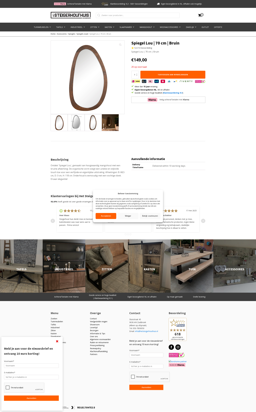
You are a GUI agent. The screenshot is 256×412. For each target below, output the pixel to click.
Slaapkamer (126, 27)
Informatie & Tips (97, 333)
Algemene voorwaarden (100, 339)
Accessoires (62, 34)
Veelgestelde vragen (98, 321)
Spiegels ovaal (82, 34)
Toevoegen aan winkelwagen (173, 75)
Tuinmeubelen (41, 27)
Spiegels (71, 34)
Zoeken (54, 318)
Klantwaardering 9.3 (173, 93)
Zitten (93, 27)
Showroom (95, 324)
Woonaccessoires (169, 27)
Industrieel (77, 27)
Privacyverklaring (97, 345)
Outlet (205, 27)
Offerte (218, 27)
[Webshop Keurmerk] (177, 355)
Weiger (128, 216)
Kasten (108, 27)
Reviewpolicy (95, 348)
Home (53, 34)
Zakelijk (190, 27)
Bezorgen (94, 330)
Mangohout (146, 27)
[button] (120, 44)
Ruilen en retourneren (99, 342)
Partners (93, 354)
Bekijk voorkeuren (150, 216)
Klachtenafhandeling (98, 351)
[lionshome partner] (178, 361)
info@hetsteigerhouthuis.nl (146, 331)
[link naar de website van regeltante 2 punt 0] (84, 408)
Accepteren (106, 216)
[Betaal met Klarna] (177, 365)
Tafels (59, 27)
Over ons (94, 336)
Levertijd (93, 327)
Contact (93, 318)
